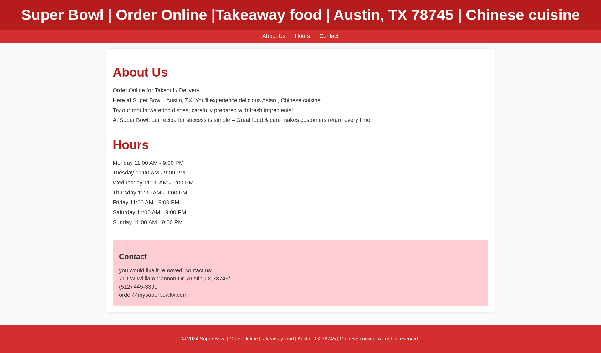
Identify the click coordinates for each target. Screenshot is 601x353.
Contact (329, 36)
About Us (273, 36)
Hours (302, 36)
